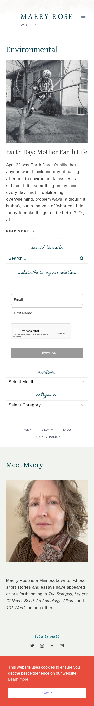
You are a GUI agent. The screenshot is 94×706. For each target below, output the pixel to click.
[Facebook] (52, 646)
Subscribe (47, 353)
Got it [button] (47, 693)
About (47, 430)
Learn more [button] (18, 679)
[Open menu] (83, 17)
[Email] (61, 646)
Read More (20, 231)
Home (27, 430)
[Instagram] (42, 646)
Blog (67, 430)
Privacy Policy (47, 437)
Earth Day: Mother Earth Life (46, 152)
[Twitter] (32, 646)
